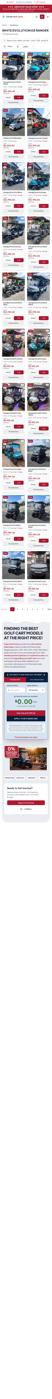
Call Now (28, 809)
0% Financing (37, 680)
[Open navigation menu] (47, 16)
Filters (10, 46)
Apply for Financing (26, 718)
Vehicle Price (12, 685)
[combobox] (25, 46)
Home (4, 25)
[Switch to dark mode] (36, 16)
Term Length (32, 685)
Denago (20, 87)
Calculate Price (26, 713)
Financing (15, 680)
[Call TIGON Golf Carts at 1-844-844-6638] (42, 16)
